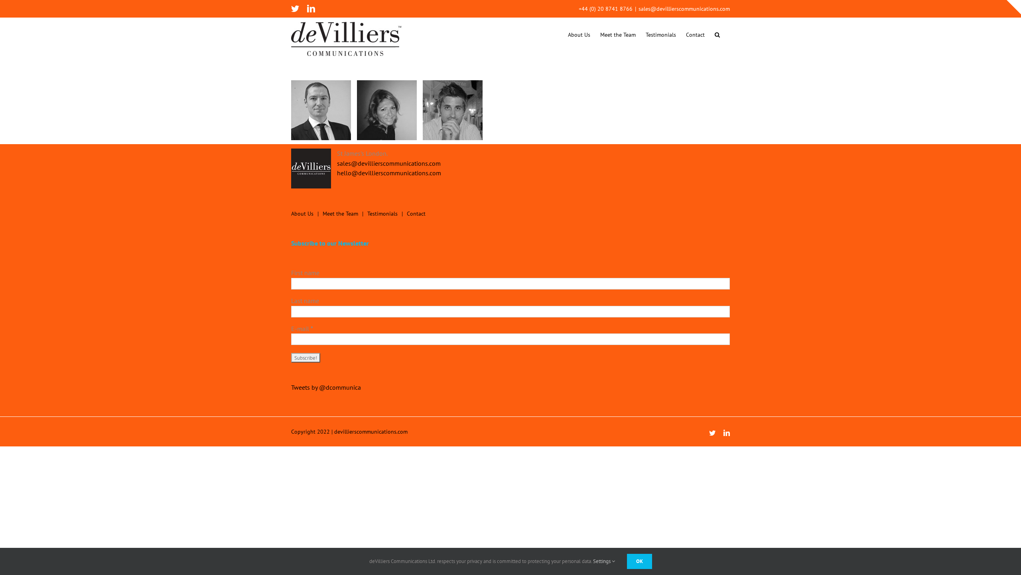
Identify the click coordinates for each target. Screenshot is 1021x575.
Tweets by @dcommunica (326, 387)
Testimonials (382, 213)
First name (305, 273)
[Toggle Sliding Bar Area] (1014, 7)
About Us (302, 213)
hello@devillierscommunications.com (389, 173)
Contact (416, 213)
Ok (639, 561)
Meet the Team (340, 213)
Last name (305, 301)
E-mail (302, 329)
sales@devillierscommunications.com (684, 8)
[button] (717, 34)
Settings (602, 561)
